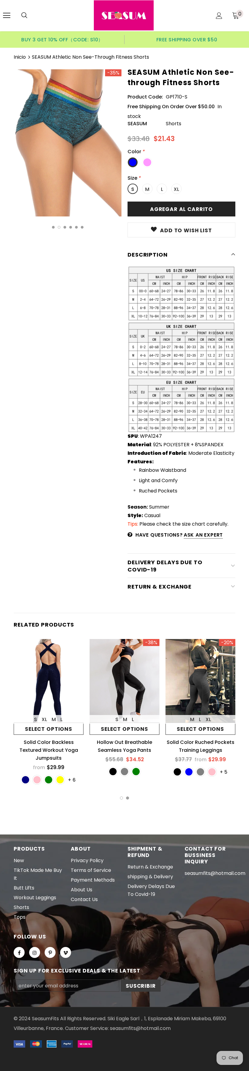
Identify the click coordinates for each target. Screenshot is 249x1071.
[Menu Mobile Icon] (6, 15)
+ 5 (223, 772)
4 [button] (70, 227)
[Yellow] (60, 779)
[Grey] (200, 771)
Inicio (20, 57)
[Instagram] (34, 952)
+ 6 (72, 779)
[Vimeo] (65, 952)
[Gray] (124, 771)
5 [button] (76, 227)
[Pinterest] (50, 952)
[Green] (48, 779)
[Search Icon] (24, 15)
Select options (48, 729)
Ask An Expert (203, 534)
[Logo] (124, 15)
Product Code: (145, 96)
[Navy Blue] (188, 771)
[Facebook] (19, 952)
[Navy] (25, 779)
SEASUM (137, 123)
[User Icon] (219, 15)
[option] (62, 39)
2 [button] (59, 227)
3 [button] (64, 227)
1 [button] (53, 227)
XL (176, 189)
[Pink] (37, 779)
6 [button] (82, 227)
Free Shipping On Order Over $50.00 (171, 106)
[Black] (113, 771)
